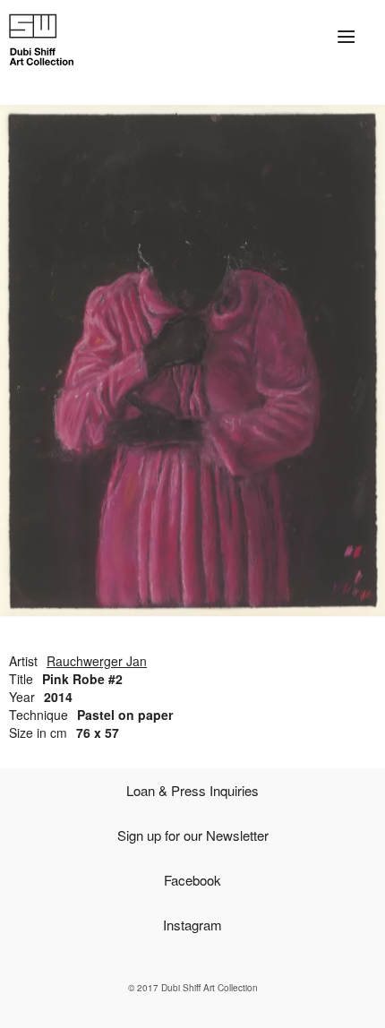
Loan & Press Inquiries (192, 790)
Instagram (192, 924)
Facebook (192, 879)
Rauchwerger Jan (97, 661)
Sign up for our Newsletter (193, 835)
